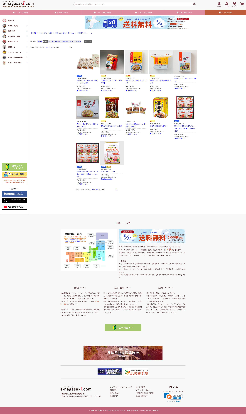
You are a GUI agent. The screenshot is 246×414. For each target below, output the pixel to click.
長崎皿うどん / (84, 33)
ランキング (145, 12)
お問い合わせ (227, 12)
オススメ (21, 12)
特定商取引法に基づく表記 (145, 393)
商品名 (40, 41)
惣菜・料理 (11, 31)
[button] (173, 397)
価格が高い (65, 41)
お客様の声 (114, 396)
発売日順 (51, 41)
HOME (33, 33)
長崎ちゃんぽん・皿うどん (64, 33)
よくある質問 (140, 387)
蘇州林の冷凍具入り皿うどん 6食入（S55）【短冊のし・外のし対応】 (87, 174)
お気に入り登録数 (75, 41)
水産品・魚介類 (13, 26)
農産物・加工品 (13, 41)
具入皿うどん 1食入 (108, 171)
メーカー (185, 12)
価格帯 (62, 12)
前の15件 (49, 47)
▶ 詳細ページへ (82, 90)
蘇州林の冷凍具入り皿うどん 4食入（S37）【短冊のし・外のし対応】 (185, 128)
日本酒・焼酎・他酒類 (15, 57)
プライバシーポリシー (143, 390)
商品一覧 (11, 20)
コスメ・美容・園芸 (14, 63)
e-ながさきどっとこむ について (121, 387)
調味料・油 (11, 47)
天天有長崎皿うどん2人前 (158, 126)
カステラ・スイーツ (14, 52)
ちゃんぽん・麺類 (14, 36)
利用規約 (113, 390)
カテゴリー (104, 12)
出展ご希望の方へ (142, 396)
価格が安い (58, 41)
